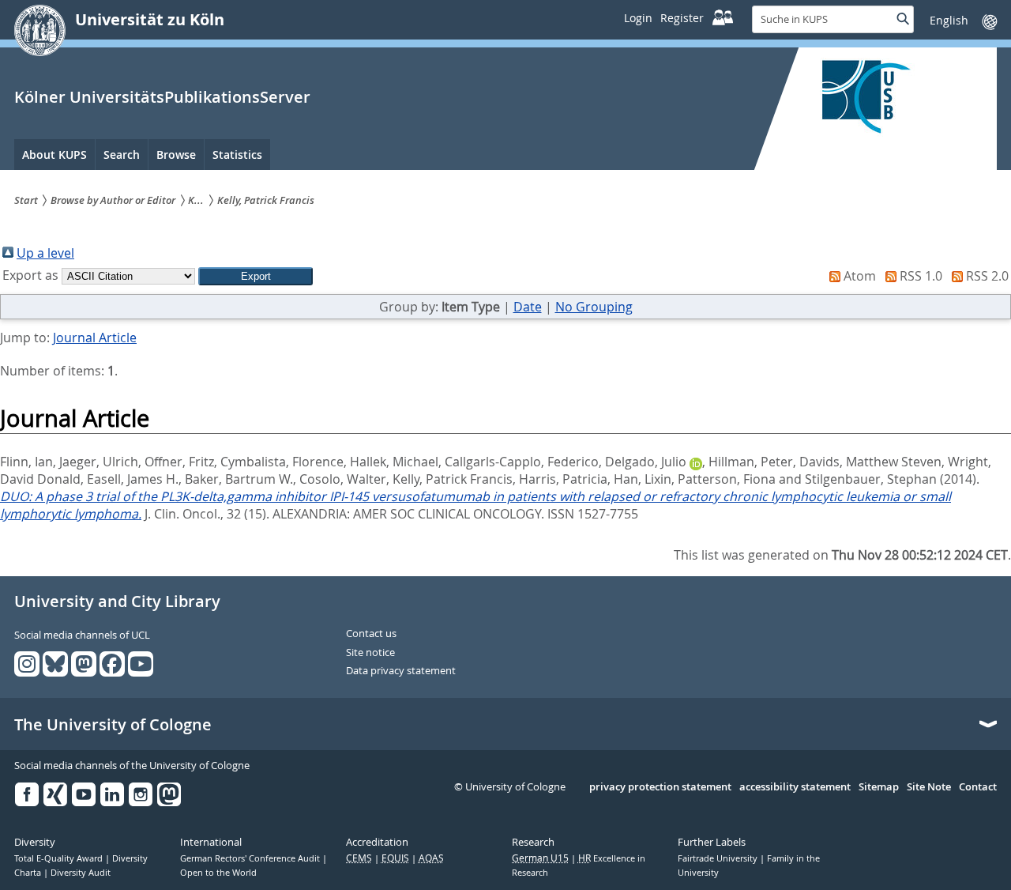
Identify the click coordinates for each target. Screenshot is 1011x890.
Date (527, 306)
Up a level (45, 253)
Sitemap (879, 787)
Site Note (929, 787)
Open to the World (218, 872)
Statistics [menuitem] (237, 154)
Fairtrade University (719, 858)
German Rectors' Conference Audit (251, 858)
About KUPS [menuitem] (54, 154)
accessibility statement (795, 787)
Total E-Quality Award (59, 858)
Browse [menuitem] (176, 154)
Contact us (371, 634)
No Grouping (594, 306)
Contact (978, 787)
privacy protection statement (660, 787)
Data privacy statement (401, 671)
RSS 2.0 (987, 276)
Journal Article (95, 337)
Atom (860, 276)
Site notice (370, 653)
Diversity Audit (81, 872)
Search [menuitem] (121, 154)
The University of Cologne (113, 724)
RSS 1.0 (921, 276)
